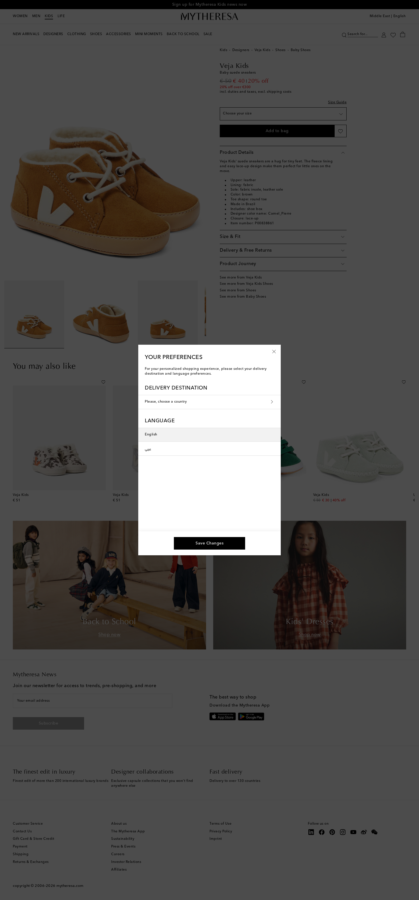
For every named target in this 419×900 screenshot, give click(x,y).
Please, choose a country (166, 401)
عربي (148, 448)
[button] (274, 351)
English (151, 434)
